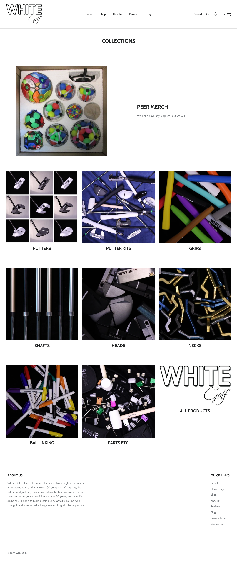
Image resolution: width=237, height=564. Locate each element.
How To (117, 14)
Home (89, 14)
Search (215, 483)
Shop (103, 14)
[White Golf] (24, 14)
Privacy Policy (219, 518)
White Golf (21, 553)
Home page (218, 489)
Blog (148, 14)
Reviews (133, 14)
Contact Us (217, 524)
